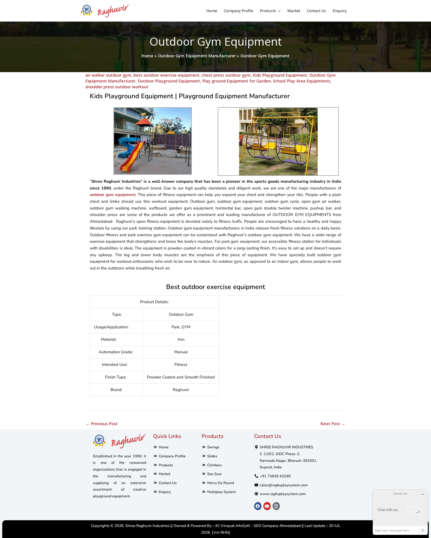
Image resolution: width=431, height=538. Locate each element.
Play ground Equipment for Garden (236, 81)
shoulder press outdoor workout (116, 86)
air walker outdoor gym (108, 75)
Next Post (332, 423)
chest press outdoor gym (226, 75)
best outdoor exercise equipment (166, 75)
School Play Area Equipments (301, 81)
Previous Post (102, 423)
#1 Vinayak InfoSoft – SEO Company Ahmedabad (257, 525)
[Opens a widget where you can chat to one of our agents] (400, 512)
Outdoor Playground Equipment (169, 81)
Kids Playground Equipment (280, 75)
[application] (278, 11)
